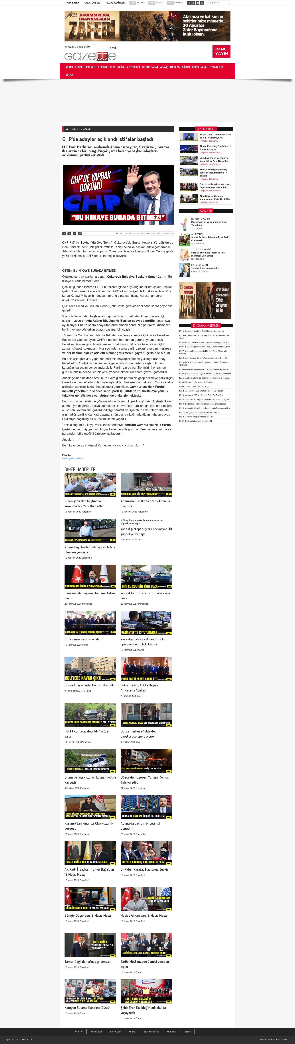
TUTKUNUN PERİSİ (201, 227)
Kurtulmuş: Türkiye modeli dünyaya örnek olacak (202, 403)
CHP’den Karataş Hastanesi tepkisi (145, 869)
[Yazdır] (117, 233)
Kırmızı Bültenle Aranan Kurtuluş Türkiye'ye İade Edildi (204, 342)
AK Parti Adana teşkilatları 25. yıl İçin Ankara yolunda (204, 377)
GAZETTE (27, 1039)
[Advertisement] (147, 100)
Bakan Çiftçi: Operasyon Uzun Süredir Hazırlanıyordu (215, 136)
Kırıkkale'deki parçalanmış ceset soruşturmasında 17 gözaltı (213, 172)
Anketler (79, 1031)
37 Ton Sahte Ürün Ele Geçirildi (195, 386)
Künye (132, 1031)
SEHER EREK (198, 273)
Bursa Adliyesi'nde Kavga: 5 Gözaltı (89, 685)
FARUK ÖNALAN (199, 242)
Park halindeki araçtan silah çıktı (195, 421)
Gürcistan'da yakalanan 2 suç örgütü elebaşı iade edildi (215, 186)
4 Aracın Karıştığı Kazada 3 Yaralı (196, 416)
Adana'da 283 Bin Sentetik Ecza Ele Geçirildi (201, 395)
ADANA (86, 129)
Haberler (75, 129)
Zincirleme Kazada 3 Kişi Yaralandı (196, 382)
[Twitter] (69, 233)
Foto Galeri (115, 1031)
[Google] (74, 233)
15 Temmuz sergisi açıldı (82, 639)
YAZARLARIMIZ (92, 2)
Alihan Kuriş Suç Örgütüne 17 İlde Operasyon (215, 148)
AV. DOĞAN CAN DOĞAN (203, 258)
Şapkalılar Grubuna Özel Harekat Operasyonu (201, 331)
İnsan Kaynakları (151, 1031)
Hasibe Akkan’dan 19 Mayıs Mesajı (144, 915)
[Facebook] (64, 233)
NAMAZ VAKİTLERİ (115, 2)
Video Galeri (96, 1031)
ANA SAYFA (73, 2)
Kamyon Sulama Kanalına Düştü (87, 1007)
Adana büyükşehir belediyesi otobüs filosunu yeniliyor (204, 408)
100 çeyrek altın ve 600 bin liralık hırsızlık (199, 412)
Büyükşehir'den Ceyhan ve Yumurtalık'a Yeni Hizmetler (214, 159)
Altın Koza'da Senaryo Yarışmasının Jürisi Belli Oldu (215, 197)
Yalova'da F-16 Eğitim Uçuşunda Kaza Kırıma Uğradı (204, 399)
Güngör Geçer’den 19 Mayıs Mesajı (88, 915)
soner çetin (68, 458)
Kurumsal (171, 1031)
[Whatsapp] (80, 233)
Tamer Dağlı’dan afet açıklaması (87, 961)
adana (79, 458)
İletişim (187, 1031)
